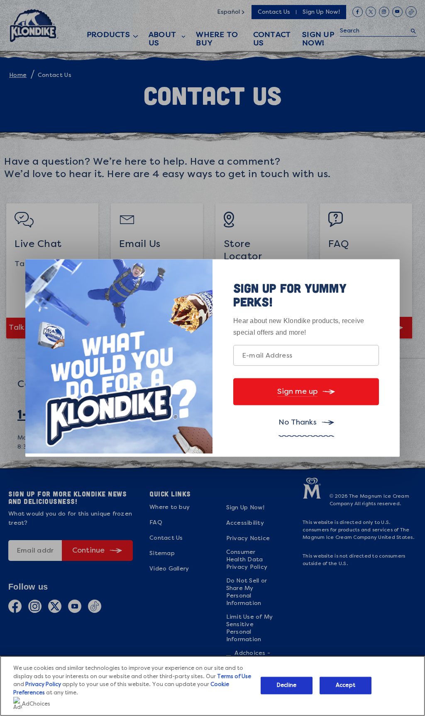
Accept (345, 685)
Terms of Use (234, 676)
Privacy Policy (43, 684)
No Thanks (297, 422)
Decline (286, 685)
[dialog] (212, 358)
